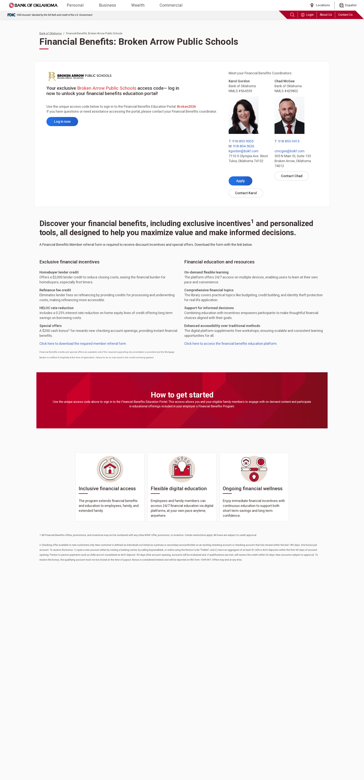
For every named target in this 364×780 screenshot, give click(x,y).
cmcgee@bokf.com (289, 151)
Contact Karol (249, 194)
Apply (244, 182)
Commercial (171, 5)
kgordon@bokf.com (243, 151)
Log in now (66, 122)
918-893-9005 (242, 141)
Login (310, 14)
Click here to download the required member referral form (82, 344)
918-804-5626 (243, 146)
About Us (326, 14)
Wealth (137, 5)
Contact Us (345, 14)
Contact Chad (295, 177)
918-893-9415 (288, 141)
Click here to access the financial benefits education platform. (230, 344)
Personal (75, 5)
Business (107, 5)
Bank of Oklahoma (50, 33)
